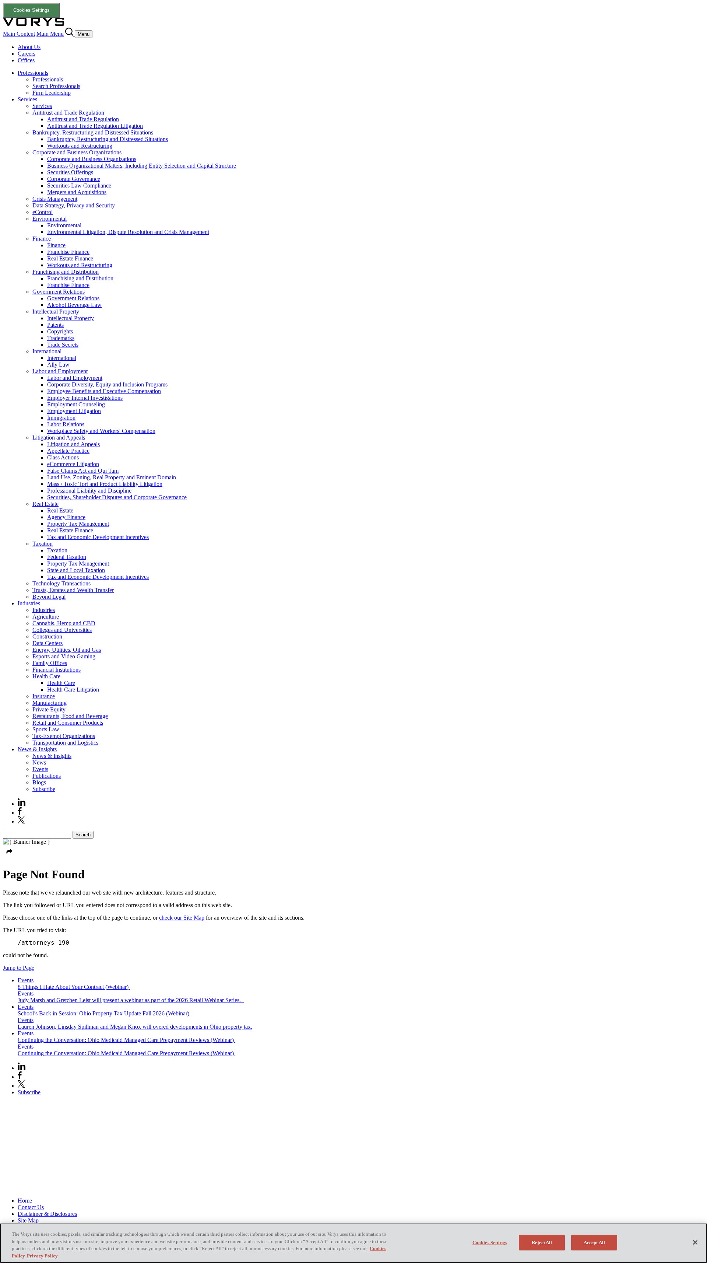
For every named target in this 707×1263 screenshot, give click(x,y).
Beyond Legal (49, 597)
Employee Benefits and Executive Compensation (104, 391)
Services (27, 99)
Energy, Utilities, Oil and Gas (66, 650)
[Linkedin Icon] (21, 804)
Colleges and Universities (62, 630)
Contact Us (31, 1207)
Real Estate (45, 504)
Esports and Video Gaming (63, 656)
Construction (47, 636)
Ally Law (58, 364)
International (46, 351)
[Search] (70, 34)
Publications (46, 776)
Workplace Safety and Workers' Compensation (101, 431)
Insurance (43, 696)
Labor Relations (65, 424)
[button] (9, 856)
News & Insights (37, 749)
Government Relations (58, 291)
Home (25, 1200)
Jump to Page (18, 968)
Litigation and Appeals (58, 437)
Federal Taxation (66, 557)
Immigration (61, 417)
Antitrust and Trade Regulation (68, 112)
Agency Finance (66, 517)
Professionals (33, 73)
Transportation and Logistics (65, 742)
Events (40, 769)
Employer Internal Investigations (85, 398)
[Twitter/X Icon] (21, 821)
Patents (55, 325)
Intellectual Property (55, 311)
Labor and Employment (60, 371)
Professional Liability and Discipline (89, 490)
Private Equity (49, 709)
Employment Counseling (76, 404)
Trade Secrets (62, 345)
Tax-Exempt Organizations (63, 736)
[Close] (695, 1242)
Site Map (28, 1220)
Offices (26, 60)
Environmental (49, 219)
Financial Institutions (56, 670)
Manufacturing (49, 703)
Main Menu (50, 34)
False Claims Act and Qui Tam (83, 471)
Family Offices (49, 663)
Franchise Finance (68, 252)
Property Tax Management (78, 524)
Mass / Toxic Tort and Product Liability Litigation (104, 484)
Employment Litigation (74, 411)
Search (83, 834)
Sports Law (45, 729)
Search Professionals (56, 86)
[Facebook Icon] (20, 812)
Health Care (46, 676)
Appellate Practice (68, 451)
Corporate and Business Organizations (77, 152)
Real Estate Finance (70, 258)
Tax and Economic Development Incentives (98, 537)
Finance (41, 238)
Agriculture (45, 616)
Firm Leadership (51, 93)
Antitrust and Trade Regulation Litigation (95, 126)
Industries (29, 603)
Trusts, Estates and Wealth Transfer (73, 590)
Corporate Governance (73, 179)
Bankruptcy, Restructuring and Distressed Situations (92, 132)
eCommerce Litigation (73, 464)
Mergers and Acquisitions (76, 192)
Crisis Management (54, 199)
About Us (29, 47)
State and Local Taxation (76, 570)
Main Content (19, 34)
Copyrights (60, 331)
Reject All (542, 1242)
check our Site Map (181, 917)
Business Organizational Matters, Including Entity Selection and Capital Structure (141, 165)
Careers (26, 53)
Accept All (594, 1242)
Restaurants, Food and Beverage (70, 716)
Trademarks (60, 338)
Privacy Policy (42, 1255)
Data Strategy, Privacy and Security (73, 205)
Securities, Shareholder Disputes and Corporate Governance (117, 497)
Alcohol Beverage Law (74, 305)
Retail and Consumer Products (67, 723)
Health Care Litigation (73, 689)
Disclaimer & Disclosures (47, 1214)
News (39, 762)
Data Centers (47, 643)
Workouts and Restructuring (79, 146)
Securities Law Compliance (79, 185)
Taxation (42, 543)
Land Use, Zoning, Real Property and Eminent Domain (111, 477)
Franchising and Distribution (65, 272)
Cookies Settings (31, 10)
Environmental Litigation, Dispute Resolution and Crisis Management (128, 232)
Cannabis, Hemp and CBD (63, 623)
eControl (42, 212)
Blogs (39, 782)
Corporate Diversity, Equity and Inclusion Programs (107, 384)
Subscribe (43, 789)
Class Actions (63, 457)
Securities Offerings (70, 172)
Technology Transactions (61, 583)
